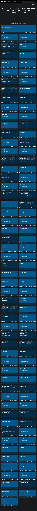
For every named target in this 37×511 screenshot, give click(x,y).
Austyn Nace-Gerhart (24, 482)
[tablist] (18, 23)
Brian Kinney (22, 79)
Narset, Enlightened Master (24, 352)
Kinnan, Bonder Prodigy (6, 98)
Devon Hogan (5, 79)
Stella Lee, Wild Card (23, 484)
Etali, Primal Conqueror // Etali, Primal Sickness (8, 432)
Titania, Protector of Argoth (24, 142)
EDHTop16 (3, 1)
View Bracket (34, 4)
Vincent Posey (23, 141)
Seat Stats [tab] (24, 23)
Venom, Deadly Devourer (24, 414)
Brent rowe (4, 263)
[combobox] (28, 2)
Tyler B (3, 167)
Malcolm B (22, 44)
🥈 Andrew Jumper (6, 35)
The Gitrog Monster (5, 265)
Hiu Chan (22, 53)
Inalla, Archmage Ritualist (6, 317)
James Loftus (23, 421)
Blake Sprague (5, 412)
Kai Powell (22, 123)
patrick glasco (5, 430)
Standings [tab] (12, 23)
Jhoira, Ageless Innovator (6, 177)
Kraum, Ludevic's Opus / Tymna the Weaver (8, 47)
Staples (19, 1)
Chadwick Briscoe (6, 132)
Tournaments (15, 1)
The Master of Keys (23, 335)
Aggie (3, 53)
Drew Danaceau (5, 62)
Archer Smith (5, 307)
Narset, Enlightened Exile (24, 125)
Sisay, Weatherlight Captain (6, 238)
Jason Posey (23, 132)
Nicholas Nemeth (23, 351)
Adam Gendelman (24, 193)
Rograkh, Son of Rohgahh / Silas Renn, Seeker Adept (26, 161)
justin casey (22, 289)
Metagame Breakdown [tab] (18, 23)
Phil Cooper (22, 71)
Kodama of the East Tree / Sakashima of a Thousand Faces (9, 310)
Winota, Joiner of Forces (6, 195)
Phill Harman (5, 316)
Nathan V (4, 88)
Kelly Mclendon (23, 228)
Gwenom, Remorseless (24, 98)
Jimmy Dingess (5, 386)
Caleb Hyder (5, 333)
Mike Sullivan (23, 158)
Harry (3, 71)
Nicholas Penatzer (6, 97)
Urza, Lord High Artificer (6, 300)
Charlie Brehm (5, 193)
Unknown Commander (6, 28)
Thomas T (4, 298)
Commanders (9, 1)
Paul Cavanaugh (5, 184)
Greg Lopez (4, 44)
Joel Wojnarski (5, 237)
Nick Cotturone (23, 333)
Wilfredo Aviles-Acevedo (25, 88)
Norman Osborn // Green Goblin (25, 422)
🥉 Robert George (24, 35)
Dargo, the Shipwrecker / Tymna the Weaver (8, 91)
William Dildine (5, 176)
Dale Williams (23, 386)
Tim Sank (22, 202)
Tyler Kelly (4, 158)
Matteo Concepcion (24, 246)
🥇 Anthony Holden (6, 27)
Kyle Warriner (23, 412)
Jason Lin (22, 342)
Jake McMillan (23, 272)
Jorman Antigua (23, 62)
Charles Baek (23, 97)
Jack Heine (4, 368)
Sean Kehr (4, 342)
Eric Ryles (22, 447)
